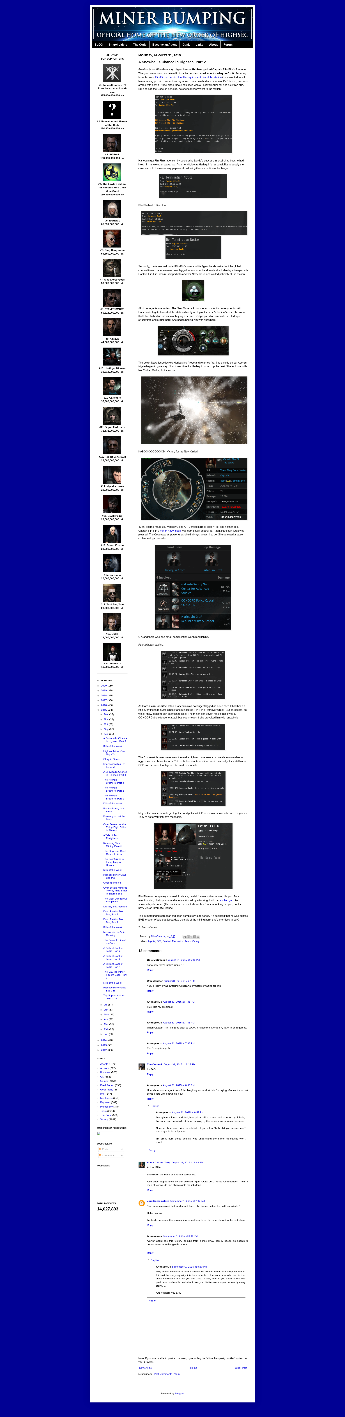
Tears (188, 941)
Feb (106, 1029)
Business (105, 1072)
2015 (104, 710)
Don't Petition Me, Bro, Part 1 (113, 921)
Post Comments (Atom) (167, 1373)
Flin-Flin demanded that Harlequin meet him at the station (188, 77)
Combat (167, 941)
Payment (105, 1102)
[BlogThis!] (188, 936)
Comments (107, 1155)
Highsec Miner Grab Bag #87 (114, 753)
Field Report (107, 1085)
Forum (228, 44)
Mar (106, 1024)
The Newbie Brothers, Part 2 (113, 789)
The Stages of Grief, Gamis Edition (114, 853)
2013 (104, 1045)
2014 (104, 1040)
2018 (104, 695)
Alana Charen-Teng (159, 1162)
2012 (104, 1050)
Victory (195, 941)
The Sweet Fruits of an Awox (114, 942)
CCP (159, 941)
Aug (106, 733)
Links (199, 44)
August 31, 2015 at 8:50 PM (179, 1085)
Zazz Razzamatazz (158, 1200)
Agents (151, 941)
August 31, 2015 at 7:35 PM (179, 1022)
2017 (104, 700)
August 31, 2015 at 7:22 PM (179, 980)
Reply (150, 969)
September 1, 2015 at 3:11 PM (180, 1236)
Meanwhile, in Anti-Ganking (114, 934)
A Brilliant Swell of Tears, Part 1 (113, 965)
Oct (106, 724)
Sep (106, 729)
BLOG (99, 44)
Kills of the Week (112, 746)
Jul (106, 1004)
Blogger (179, 1393)
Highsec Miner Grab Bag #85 (114, 989)
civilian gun (226, 900)
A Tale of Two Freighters (110, 837)
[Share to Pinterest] (198, 936)
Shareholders (118, 44)
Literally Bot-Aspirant (115, 906)
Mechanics (177, 941)
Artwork (104, 1068)
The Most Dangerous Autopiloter (115, 900)
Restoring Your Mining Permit (112, 845)
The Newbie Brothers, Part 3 (113, 781)
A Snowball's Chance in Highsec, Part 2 (115, 740)
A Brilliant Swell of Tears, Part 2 (113, 957)
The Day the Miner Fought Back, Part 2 (114, 974)
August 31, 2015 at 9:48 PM (187, 1162)
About (213, 44)
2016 (104, 705)
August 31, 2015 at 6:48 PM (184, 959)
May (107, 1014)
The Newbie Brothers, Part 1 (113, 797)
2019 (104, 690)
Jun (106, 1009)
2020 (104, 685)
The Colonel (155, 1064)
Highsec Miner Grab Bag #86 (114, 876)
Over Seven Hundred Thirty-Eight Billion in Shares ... (115, 827)
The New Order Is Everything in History (113, 861)
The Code (139, 44)
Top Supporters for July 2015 (114, 997)
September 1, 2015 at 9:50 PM (189, 1266)
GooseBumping (112, 882)
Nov (106, 719)
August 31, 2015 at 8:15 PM (179, 1064)
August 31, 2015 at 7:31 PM (179, 1001)
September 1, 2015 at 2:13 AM (187, 1200)
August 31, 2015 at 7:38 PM (179, 1043)
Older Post (241, 1367)
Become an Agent (164, 44)
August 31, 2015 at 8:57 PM (188, 1112)
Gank (186, 44)
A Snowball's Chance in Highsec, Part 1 (115, 773)
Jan (106, 1034)
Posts (104, 1149)
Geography (106, 1089)
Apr (106, 1019)
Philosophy (106, 1106)
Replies (155, 1106)
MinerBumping (159, 936)
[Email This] (184, 936)
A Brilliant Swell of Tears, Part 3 (113, 950)
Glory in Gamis (111, 759)
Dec (106, 714)
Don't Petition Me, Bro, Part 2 (113, 913)
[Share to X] (191, 936)
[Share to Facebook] (194, 936)
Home (193, 1367)
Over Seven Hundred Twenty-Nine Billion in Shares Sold (115, 890)
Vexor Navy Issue (170, 530)
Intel (102, 1093)
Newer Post (145, 1367)
